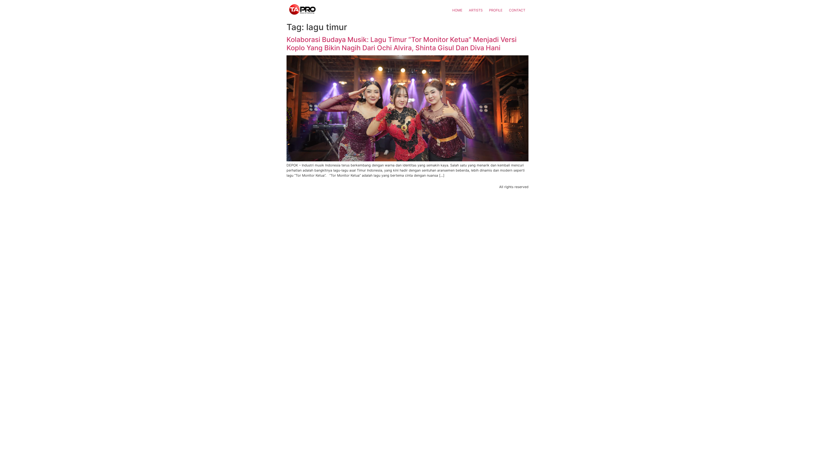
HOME (457, 10)
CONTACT (517, 10)
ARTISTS (476, 10)
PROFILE (496, 10)
